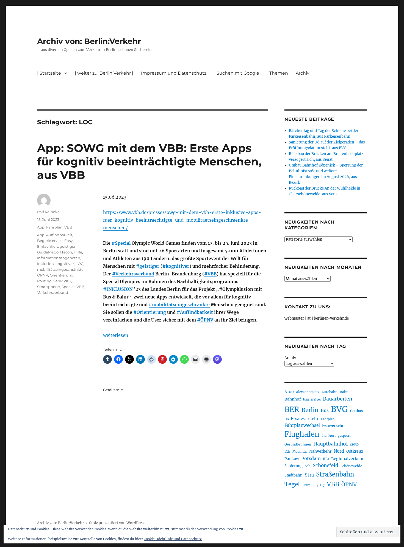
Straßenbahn (335, 474)
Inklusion (45, 263)
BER (291, 409)
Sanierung (293, 466)
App (41, 227)
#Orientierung (149, 312)
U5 (315, 485)
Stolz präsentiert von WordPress (117, 523)
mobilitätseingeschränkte (60, 269)
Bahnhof (292, 399)
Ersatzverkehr (305, 418)
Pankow (291, 458)
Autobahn (329, 392)
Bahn (344, 392)
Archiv (290, 358)
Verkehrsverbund (52, 292)
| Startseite (49, 73)
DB (286, 419)
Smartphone (48, 286)
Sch (308, 466)
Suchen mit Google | (239, 73)
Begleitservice (50, 240)
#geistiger (147, 266)
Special (68, 286)
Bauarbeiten (337, 399)
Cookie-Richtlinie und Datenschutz (173, 539)
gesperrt (344, 436)
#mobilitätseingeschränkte (179, 304)
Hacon (66, 252)
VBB (68, 227)
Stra (309, 475)
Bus (325, 410)
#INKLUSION (118, 289)
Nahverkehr (320, 451)
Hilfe (78, 252)
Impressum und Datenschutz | (175, 73)
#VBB (210, 274)
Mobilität (299, 451)
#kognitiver (175, 266)
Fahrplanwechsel (302, 425)
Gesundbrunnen (297, 444)
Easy (68, 240)
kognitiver (65, 263)
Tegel (292, 484)
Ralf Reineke (48, 212)
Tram (306, 485)
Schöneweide (351, 466)
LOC (79, 263)
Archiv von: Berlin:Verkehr (89, 41)
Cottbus (356, 411)
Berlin (310, 410)
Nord (339, 451)
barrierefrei (312, 399)
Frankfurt (329, 436)
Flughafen (301, 434)
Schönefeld (325, 466)
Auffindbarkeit (59, 235)
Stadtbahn (293, 475)
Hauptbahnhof (330, 444)
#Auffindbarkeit (195, 312)
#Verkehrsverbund (133, 274)
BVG (339, 409)
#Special (121, 243)
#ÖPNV (205, 320)
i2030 (354, 444)
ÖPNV (42, 275)
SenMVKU (62, 281)
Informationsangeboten (58, 258)
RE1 (326, 459)
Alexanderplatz (307, 392)
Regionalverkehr (347, 458)
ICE (287, 451)
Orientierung (61, 275)
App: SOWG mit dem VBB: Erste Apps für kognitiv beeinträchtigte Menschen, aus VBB (149, 161)
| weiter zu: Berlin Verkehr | (104, 73)
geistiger (68, 246)
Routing (44, 281)
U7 (322, 485)
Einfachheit (47, 246)
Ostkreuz (354, 451)
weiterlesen (115, 335)
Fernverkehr (333, 426)
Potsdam (311, 458)
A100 (289, 391)
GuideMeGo (48, 252)
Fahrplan (54, 227)
